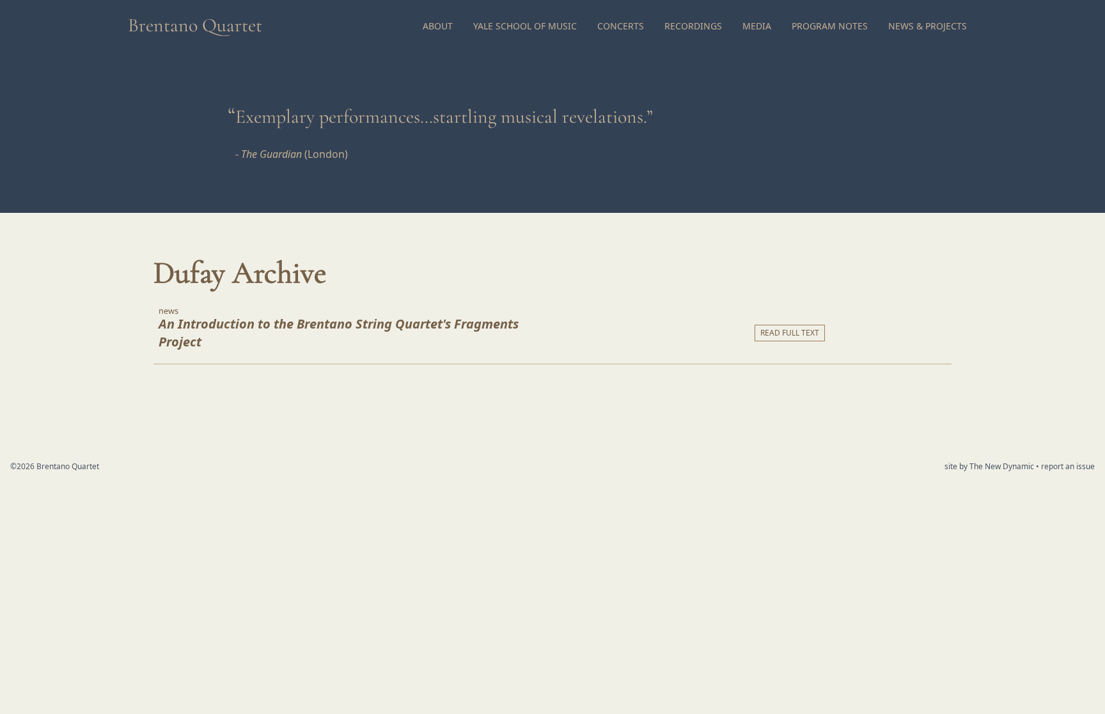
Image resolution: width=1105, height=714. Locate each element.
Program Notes (830, 26)
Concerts (620, 26)
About (438, 26)
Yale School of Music (525, 26)
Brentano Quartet (195, 25)
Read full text (789, 332)
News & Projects (927, 26)
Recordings (693, 26)
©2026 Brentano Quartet (54, 466)
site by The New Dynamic (990, 466)
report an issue (1068, 466)
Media (756, 26)
